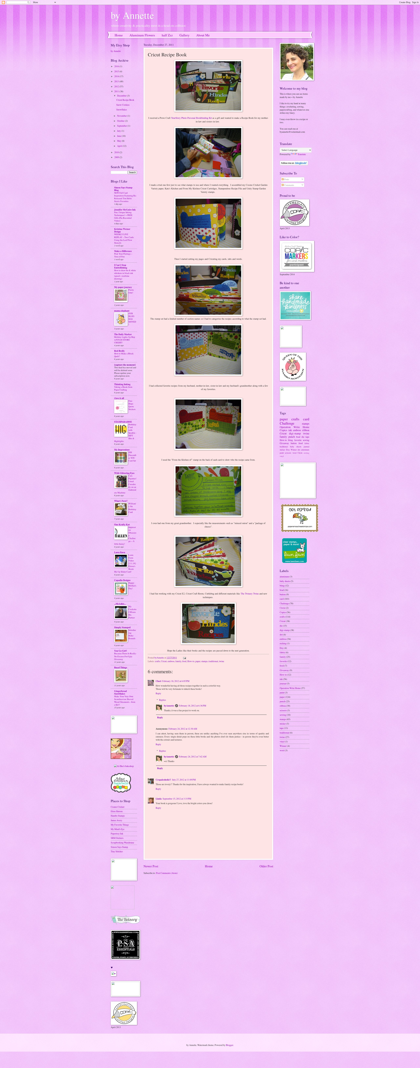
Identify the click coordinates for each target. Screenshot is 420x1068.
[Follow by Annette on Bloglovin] (294, 164)
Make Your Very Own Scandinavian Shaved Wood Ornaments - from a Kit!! (124, 700)
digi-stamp (295, 433)
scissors (288, 452)
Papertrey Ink (117, 833)
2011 (116, 91)
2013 (116, 81)
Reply (158, 693)
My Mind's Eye (117, 829)
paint (282, 452)
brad (298, 436)
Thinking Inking (122, 384)
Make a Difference (123, 251)
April (120, 145)
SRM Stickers (117, 837)
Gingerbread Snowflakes (120, 692)
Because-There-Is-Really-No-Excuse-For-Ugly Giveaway (125, 656)
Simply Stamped (122, 627)
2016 (116, 66)
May (119, 140)
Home (119, 35)
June (119, 135)
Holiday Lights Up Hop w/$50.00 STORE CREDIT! (124, 339)
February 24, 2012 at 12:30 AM (182, 728)
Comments (289, 185)
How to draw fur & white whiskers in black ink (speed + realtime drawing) (125, 274)
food (184, 661)
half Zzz (167, 35)
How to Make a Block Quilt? (124, 355)
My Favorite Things (120, 824)
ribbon (305, 430)
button (294, 443)
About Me (203, 35)
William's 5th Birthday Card (132, 507)
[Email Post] (184, 657)
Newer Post (151, 866)
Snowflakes (121, 109)
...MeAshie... (120, 603)
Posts (286, 179)
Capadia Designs (122, 580)
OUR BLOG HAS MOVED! (132, 319)
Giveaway (284, 443)
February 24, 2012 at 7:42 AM (192, 756)
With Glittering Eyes (124, 473)
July (119, 130)
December (122, 95)
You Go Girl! (120, 650)
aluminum (305, 449)
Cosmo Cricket (117, 806)
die (303, 436)
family (178, 661)
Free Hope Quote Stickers (132, 405)
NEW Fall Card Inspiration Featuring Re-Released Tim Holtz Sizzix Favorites (125, 197)
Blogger (229, 1045)
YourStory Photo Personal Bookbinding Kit (191, 117)
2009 (116, 157)
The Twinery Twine (250, 593)
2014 (116, 76)
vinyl (282, 456)
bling (290, 440)
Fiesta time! (131, 291)
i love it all (119, 398)
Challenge (287, 423)
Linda (159, 798)
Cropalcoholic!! (163, 779)
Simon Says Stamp (119, 847)
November (122, 115)
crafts (157, 661)
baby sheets (295, 446)
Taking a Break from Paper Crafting (123, 388)
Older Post (266, 866)
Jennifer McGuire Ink (125, 209)
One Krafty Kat (122, 524)
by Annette (132, 15)
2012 (116, 86)
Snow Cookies (122, 104)
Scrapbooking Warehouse (122, 842)
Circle (300, 452)
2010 (116, 152)
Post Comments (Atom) (167, 873)
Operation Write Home (294, 427)
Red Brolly (119, 351)
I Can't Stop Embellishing (120, 266)
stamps (204, 661)
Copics (283, 430)
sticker (282, 449)
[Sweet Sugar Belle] (121, 792)
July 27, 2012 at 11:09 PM (184, 779)
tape (307, 436)
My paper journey (123, 287)
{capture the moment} (125, 364)
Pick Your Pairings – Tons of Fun (123, 255)
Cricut (164, 661)
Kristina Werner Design (122, 230)
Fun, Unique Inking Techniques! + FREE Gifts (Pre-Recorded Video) (123, 216)
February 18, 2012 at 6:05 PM (175, 681)
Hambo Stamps (118, 815)
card (306, 419)
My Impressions (122, 449)
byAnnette (169, 705)
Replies (162, 699)
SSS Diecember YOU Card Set (132, 456)
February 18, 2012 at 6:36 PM (192, 705)
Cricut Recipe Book (125, 99)
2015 (116, 71)
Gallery (184, 35)
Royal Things (120, 667)
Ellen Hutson (117, 811)
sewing (306, 440)
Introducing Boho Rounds (132, 634)
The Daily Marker (123, 334)
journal (306, 446)
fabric (306, 443)
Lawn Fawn (119, 552)
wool (294, 452)
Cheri (158, 681)
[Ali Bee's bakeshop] (124, 766)
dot (299, 449)
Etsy (288, 449)
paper (197, 661)
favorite (298, 440)
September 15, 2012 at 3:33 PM (177, 798)
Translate (302, 154)
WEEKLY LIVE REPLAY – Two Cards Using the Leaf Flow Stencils (124, 238)
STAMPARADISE (123, 421)
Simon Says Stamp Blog (123, 189)
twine (221, 661)
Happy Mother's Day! (132, 585)
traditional (213, 661)
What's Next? (120, 501)
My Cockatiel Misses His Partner (132, 612)
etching (306, 453)
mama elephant (121, 310)
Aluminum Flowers (142, 35)
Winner (294, 449)
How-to (190, 661)
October (121, 120)
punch (291, 437)
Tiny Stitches (117, 851)
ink (290, 430)
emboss (171, 661)
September (122, 125)
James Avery (116, 820)
